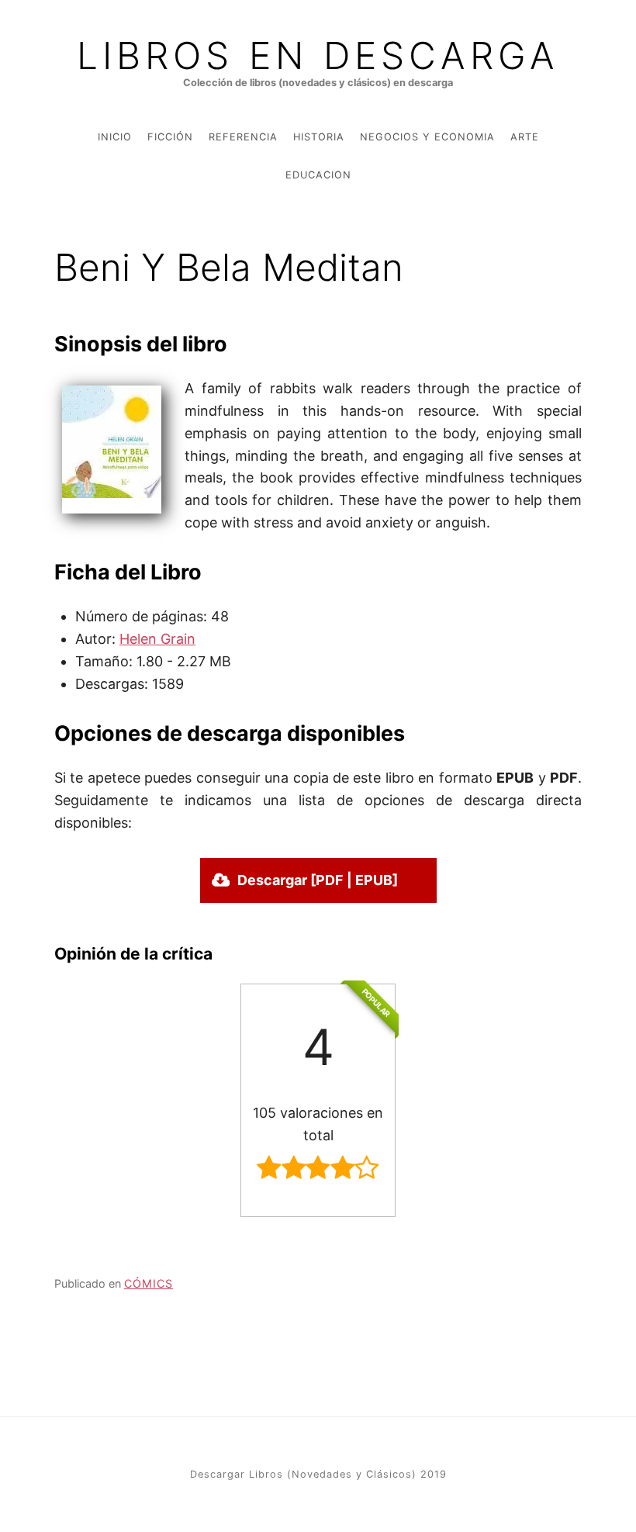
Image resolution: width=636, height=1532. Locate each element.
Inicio (115, 137)
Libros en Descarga (318, 55)
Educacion (318, 175)
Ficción (170, 137)
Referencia (243, 137)
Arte (524, 137)
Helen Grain (157, 639)
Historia (318, 137)
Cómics (148, 1283)
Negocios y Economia (427, 137)
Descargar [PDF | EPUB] (317, 880)
